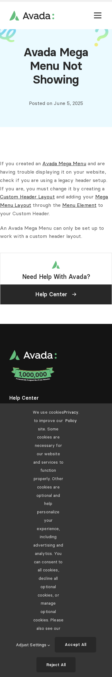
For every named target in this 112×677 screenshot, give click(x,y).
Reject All (56, 664)
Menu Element (79, 205)
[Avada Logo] (31, 13)
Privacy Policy (71, 416)
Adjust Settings (32, 644)
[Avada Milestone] (33, 369)
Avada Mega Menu (64, 163)
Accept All (75, 644)
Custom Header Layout (27, 196)
